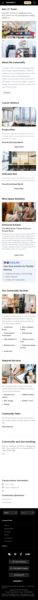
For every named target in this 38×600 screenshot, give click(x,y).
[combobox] (21, 513)
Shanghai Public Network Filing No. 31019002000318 (19, 592)
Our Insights (7, 531)
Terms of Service (8, 538)
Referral (6, 535)
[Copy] (9, 554)
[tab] (19, 520)
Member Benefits (8, 528)
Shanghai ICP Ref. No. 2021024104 (19, 590)
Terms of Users (8, 541)
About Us (6, 525)
